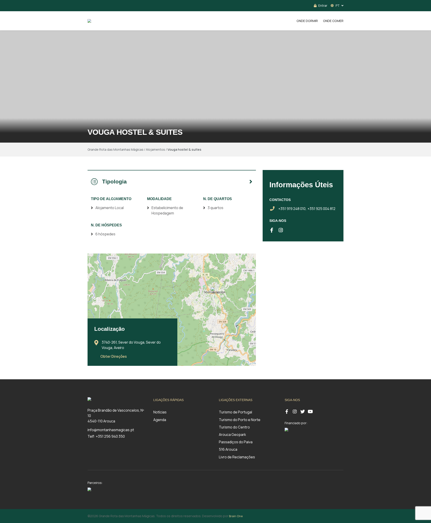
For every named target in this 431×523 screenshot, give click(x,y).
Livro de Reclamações (237, 457)
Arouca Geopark (232, 434)
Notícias (160, 412)
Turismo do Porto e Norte (239, 419)
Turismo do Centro (234, 427)
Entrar (322, 5)
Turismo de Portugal (235, 412)
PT (338, 5)
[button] (216, 292)
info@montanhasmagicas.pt (111, 429)
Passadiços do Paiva (236, 441)
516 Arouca (228, 449)
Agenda (159, 419)
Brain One (236, 516)
